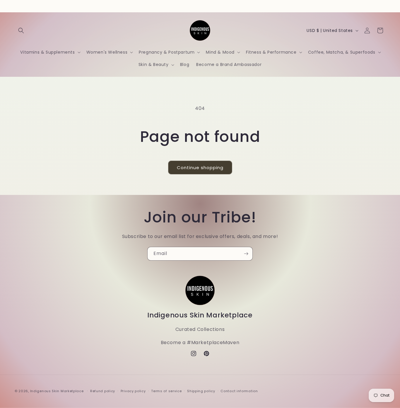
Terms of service (166, 391)
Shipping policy (201, 391)
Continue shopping (200, 167)
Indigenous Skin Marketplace (57, 391)
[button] (21, 30)
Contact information (239, 391)
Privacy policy (133, 391)
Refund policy (102, 391)
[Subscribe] (246, 254)
